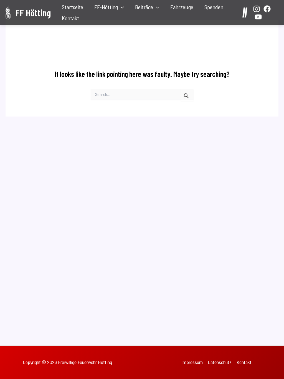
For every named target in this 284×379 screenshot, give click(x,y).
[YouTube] (258, 17)
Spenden (213, 7)
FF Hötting (33, 12)
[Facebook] (267, 8)
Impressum (192, 362)
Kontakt (70, 18)
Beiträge (144, 7)
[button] (121, 6)
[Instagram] (256, 8)
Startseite (72, 7)
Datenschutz (220, 362)
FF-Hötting (106, 7)
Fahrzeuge (181, 7)
